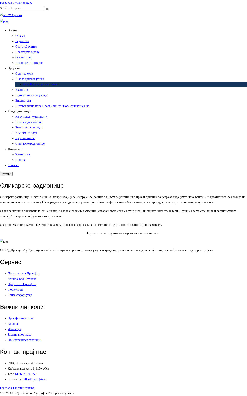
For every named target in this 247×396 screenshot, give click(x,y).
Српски (16, 15)
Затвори (6, 173)
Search (4, 8)
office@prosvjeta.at (34, 379)
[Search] (47, 9)
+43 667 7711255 (25, 374)
